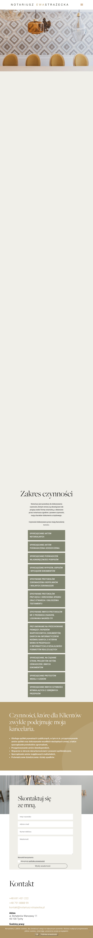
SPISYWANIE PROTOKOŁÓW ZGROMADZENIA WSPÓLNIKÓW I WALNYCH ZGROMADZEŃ (44, 582)
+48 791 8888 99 (19, 902)
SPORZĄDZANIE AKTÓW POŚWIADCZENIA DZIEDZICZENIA (45, 546)
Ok (37, 934)
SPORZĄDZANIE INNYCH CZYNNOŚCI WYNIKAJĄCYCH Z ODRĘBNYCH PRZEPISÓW (46, 690)
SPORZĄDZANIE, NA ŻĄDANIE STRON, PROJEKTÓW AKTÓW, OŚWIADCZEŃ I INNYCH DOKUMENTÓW (43, 663)
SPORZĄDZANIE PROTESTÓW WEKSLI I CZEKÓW (43, 677)
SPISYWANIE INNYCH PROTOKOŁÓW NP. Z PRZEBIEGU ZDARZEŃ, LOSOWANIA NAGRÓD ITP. (46, 615)
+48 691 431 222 (19, 898)
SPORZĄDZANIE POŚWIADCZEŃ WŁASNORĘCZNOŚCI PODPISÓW (44, 558)
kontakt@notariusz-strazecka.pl (27, 907)
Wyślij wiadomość (42, 866)
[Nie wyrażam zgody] (90, 932)
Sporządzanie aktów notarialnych (40, 535)
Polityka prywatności (49, 934)
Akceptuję (33, 861)
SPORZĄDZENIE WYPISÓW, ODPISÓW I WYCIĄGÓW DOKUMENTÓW (46, 569)
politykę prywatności (37, 861)
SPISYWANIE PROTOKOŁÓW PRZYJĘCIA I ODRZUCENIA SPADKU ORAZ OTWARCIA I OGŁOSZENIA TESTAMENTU (45, 599)
